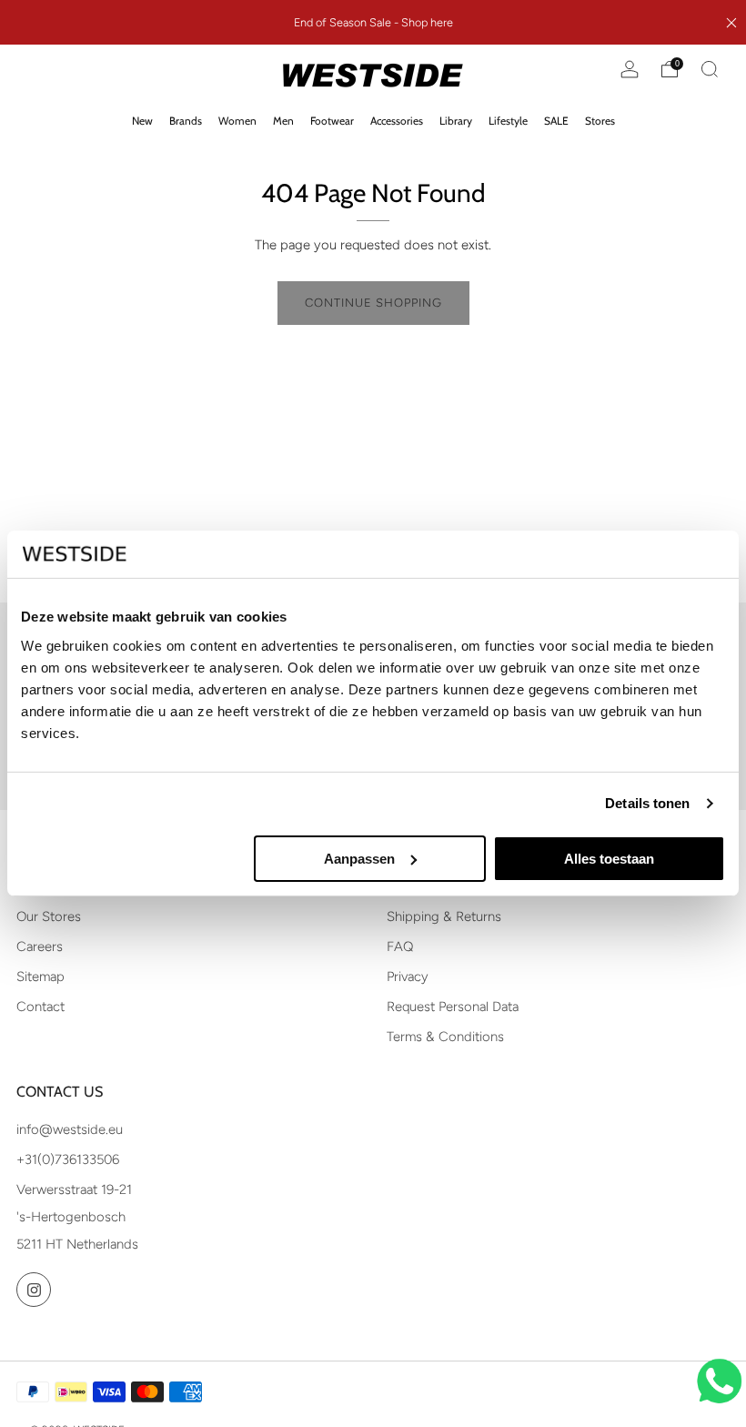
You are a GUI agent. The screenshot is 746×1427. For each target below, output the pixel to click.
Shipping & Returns (444, 916)
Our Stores (48, 916)
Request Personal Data (453, 1006)
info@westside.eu (69, 1129)
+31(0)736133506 (67, 1159)
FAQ (400, 946)
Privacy (407, 976)
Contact (40, 1006)
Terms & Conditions (445, 1036)
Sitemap (40, 976)
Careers (39, 946)
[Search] (710, 69)
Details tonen (647, 803)
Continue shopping (373, 302)
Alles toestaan (609, 858)
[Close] (731, 23)
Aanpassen (359, 858)
